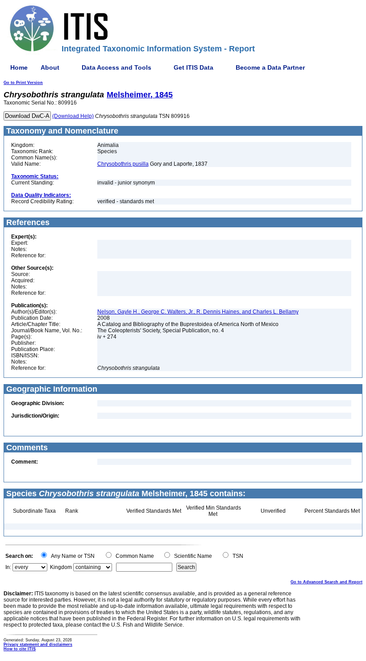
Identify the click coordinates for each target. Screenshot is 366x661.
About (50, 67)
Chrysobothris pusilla (123, 164)
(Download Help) (73, 116)
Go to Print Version (23, 82)
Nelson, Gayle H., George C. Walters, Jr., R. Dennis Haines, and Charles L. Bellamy (198, 312)
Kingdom (61, 567)
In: (8, 567)
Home (19, 67)
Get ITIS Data (193, 67)
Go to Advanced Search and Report (326, 582)
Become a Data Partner (270, 67)
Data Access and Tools (116, 67)
